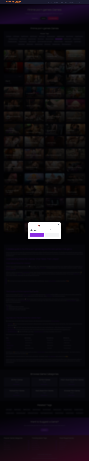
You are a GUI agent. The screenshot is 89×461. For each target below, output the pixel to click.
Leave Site (52, 235)
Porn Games (49, 2)
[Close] (59, 224)
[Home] (13, 2)
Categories (56, 2)
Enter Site (37, 235)
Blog (66, 2)
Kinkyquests (71, 2)
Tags (62, 2)
